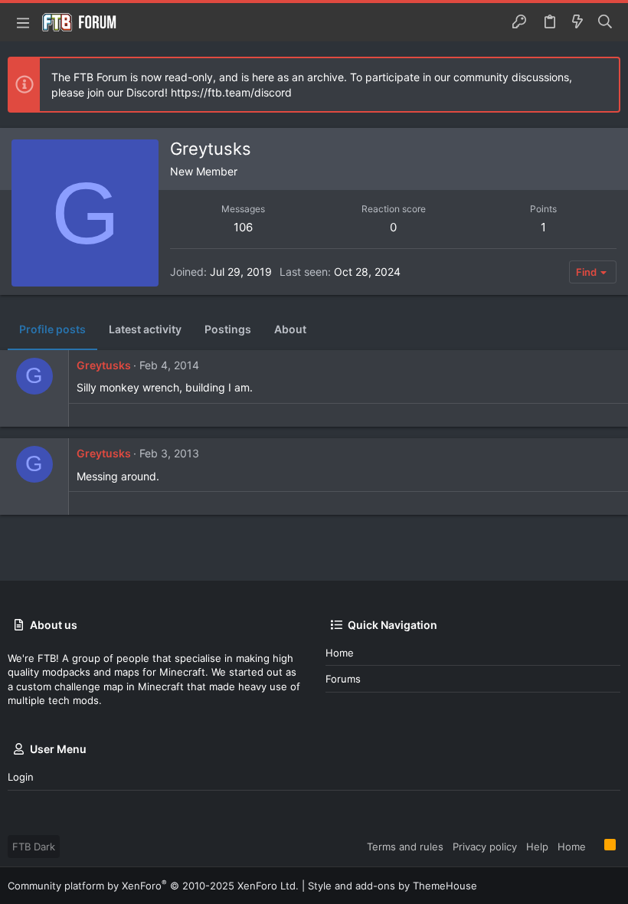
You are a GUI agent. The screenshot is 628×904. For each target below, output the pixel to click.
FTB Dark (33, 846)
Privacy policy (485, 846)
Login (21, 777)
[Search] (605, 22)
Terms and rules (405, 846)
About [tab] (290, 329)
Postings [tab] (227, 329)
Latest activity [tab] (145, 329)
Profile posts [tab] (52, 329)
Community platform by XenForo (153, 885)
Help (537, 846)
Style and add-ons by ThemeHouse (392, 885)
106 (243, 227)
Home (339, 653)
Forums (343, 679)
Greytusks (104, 365)
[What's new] (577, 22)
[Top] (595, 845)
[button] (23, 22)
